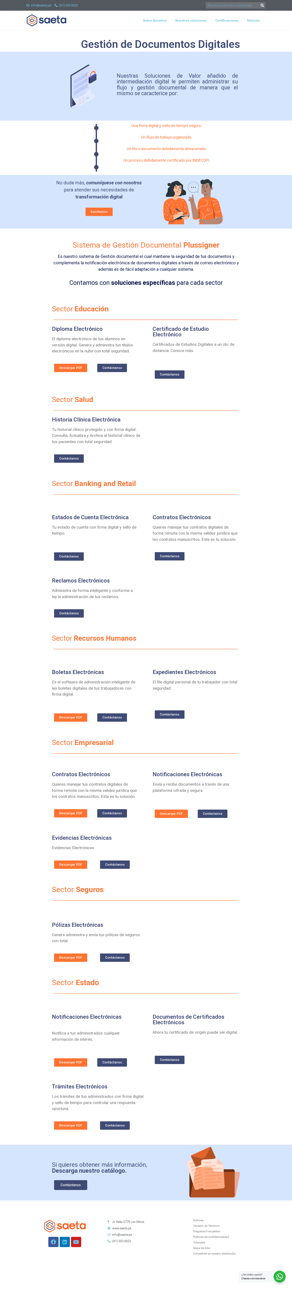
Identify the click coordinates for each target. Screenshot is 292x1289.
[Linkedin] (65, 1242)
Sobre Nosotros (155, 20)
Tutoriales (199, 1242)
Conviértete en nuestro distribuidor (214, 1253)
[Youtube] (76, 1242)
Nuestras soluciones (191, 20)
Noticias (253, 20)
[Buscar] (262, 5)
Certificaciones (227, 20)
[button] (70, 368)
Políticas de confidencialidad (211, 1237)
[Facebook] (53, 1242)
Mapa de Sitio (201, 1248)
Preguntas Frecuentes (206, 1231)
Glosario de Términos (206, 1225)
